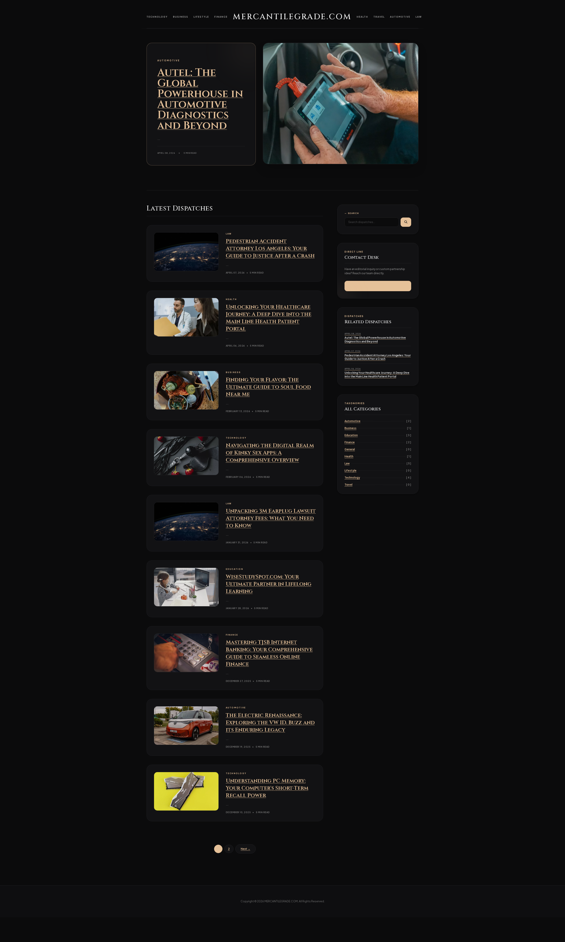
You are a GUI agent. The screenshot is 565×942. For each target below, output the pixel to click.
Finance (221, 16)
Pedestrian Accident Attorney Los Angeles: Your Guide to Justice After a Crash (270, 248)
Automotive (400, 16)
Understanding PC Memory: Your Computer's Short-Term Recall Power (267, 788)
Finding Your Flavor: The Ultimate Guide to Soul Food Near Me (268, 387)
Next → (245, 848)
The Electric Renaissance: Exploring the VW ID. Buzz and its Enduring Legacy (270, 723)
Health (362, 16)
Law (419, 16)
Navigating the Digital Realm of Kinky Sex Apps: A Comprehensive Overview (270, 453)
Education (351, 435)
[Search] (406, 222)
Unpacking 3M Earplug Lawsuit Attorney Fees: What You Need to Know (271, 518)
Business (180, 16)
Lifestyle (201, 16)
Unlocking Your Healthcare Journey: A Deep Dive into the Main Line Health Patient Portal (268, 318)
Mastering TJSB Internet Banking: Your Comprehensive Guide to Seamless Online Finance (269, 653)
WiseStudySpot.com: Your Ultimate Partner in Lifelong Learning (268, 584)
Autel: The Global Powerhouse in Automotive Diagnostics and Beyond (200, 99)
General (350, 449)
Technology (157, 16)
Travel (379, 16)
